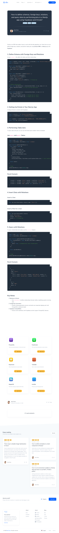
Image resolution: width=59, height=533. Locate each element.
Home (18, 2)
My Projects (37, 2)
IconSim (34, 384)
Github (37, 514)
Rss (45, 512)
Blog (22, 2)
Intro (27, 512)
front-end (34, 23)
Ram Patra (9, 530)
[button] (43, 531)
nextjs (29, 23)
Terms (45, 516)
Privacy (45, 518)
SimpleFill (11, 384)
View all (53, 433)
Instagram (38, 520)
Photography (38, 521)
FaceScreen (35, 345)
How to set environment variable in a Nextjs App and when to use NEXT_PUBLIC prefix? (43, 469)
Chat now (52, 499)
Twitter (37, 512)
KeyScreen (11, 364)
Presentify (11, 345)
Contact (27, 516)
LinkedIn (37, 516)
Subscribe (6, 522)
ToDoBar (34, 364)
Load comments (30, 413)
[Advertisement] (29, 324)
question (25, 23)
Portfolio (27, 514)
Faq (45, 514)
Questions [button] (29, 2)
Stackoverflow (39, 518)
